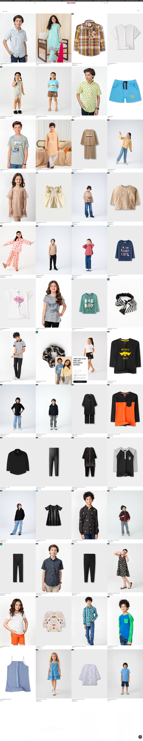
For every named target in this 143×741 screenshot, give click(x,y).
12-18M (43, 273)
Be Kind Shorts (110, 116)
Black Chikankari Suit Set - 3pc (77, 434)
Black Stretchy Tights (76, 593)
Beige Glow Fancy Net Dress (5, 222)
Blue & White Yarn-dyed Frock (5, 699)
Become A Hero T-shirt (4, 169)
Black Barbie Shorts (75, 381)
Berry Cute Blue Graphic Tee (113, 275)
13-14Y (25, 273)
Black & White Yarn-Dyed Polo (6, 381)
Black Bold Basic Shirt (4, 434)
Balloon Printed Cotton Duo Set (6, 116)
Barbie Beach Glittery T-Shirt (41, 116)
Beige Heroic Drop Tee (76, 222)
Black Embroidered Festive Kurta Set (79, 487)
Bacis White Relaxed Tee (112, 63)
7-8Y (17, 273)
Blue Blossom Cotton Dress (41, 699)
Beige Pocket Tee (111, 222)
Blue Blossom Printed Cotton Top (78, 699)
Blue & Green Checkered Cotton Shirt (79, 646)
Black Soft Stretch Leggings (5, 593)
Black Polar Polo (3, 540)
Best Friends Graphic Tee (4, 328)
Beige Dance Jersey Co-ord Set (77, 169)
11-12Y (22, 273)
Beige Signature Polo (40, 275)
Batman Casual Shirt (76, 116)
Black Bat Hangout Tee (112, 381)
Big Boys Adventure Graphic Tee (78, 328)
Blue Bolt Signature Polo (112, 699)
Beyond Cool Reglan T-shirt (41, 328)
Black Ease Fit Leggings (40, 487)
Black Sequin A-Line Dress (41, 540)
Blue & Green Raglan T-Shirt (113, 646)
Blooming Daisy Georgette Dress (114, 593)
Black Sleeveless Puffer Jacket (113, 540)
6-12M (120, 273)
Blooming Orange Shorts (5, 646)
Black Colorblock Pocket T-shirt (114, 434)
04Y (12, 273)
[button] (35, 3)
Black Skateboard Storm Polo (77, 540)
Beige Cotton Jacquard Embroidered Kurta (44, 169)
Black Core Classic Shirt (5, 487)
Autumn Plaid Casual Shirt (77, 63)
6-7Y (85, 273)
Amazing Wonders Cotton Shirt (6, 63)
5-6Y (14, 273)
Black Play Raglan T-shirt (112, 487)
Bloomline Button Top (40, 646)
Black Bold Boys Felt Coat (41, 434)
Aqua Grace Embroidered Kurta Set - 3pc (43, 63)
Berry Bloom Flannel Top (76, 275)
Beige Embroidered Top (112, 169)
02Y (46, 273)
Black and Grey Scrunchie (41, 381)
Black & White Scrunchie (112, 328)
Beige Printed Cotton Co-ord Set (6, 275)
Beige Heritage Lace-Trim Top (41, 222)
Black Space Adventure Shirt (41, 593)
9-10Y (19, 273)
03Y (10, 273)
